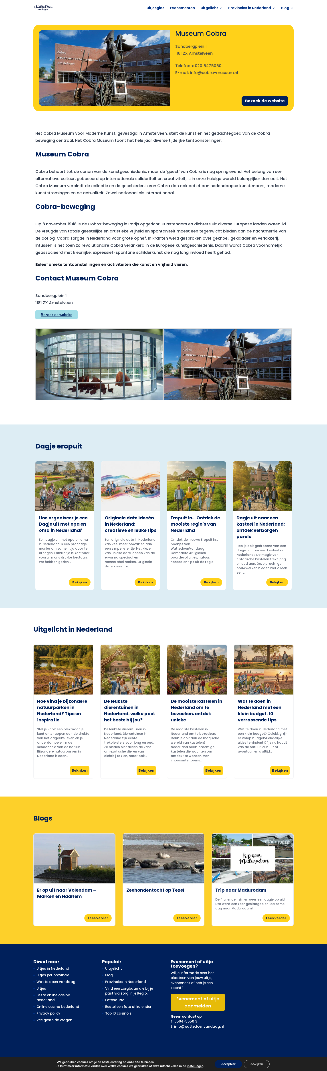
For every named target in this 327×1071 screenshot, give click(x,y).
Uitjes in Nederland (52, 968)
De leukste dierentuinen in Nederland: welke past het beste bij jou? (129, 710)
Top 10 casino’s (118, 1013)
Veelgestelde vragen (54, 1020)
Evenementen (182, 8)
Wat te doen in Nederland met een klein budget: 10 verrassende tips (259, 710)
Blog (285, 8)
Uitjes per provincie (52, 975)
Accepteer (228, 1064)
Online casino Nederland (57, 1006)
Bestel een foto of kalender (128, 1006)
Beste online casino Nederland (53, 998)
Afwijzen (256, 1064)
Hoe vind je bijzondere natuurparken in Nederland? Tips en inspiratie (62, 710)
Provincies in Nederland (249, 8)
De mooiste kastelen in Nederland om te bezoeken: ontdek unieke (196, 710)
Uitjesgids (155, 8)
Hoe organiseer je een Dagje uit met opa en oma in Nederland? (63, 524)
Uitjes (41, 988)
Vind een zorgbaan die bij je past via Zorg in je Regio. (129, 991)
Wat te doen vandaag (55, 981)
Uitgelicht (209, 8)
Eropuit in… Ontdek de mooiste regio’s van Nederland (195, 524)
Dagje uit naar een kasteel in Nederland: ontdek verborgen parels (260, 527)
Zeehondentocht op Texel (155, 890)
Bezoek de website (265, 101)
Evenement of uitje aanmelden (197, 1002)
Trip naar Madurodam (240, 890)
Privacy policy (48, 1013)
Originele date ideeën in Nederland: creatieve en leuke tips (130, 524)
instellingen (195, 1066)
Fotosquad (115, 1000)
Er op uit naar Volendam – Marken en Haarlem (66, 893)
